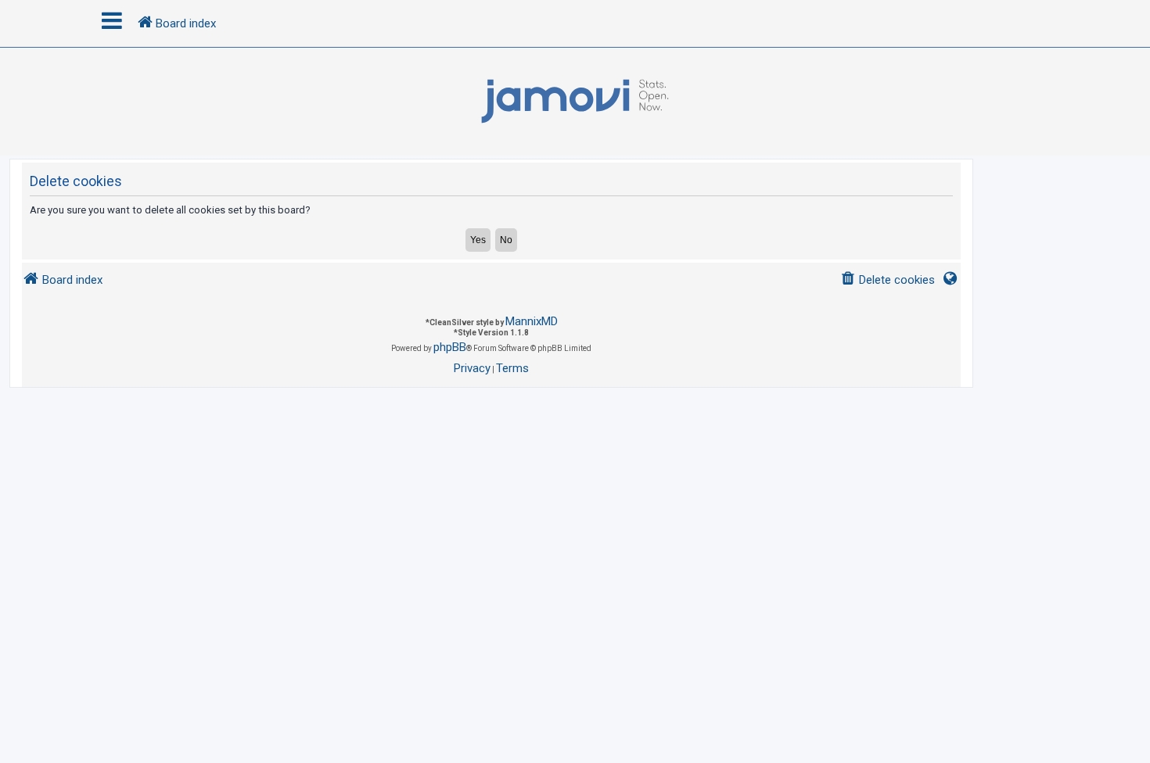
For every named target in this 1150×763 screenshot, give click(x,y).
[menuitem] (887, 280)
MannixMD (531, 321)
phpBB (449, 347)
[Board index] (575, 102)
